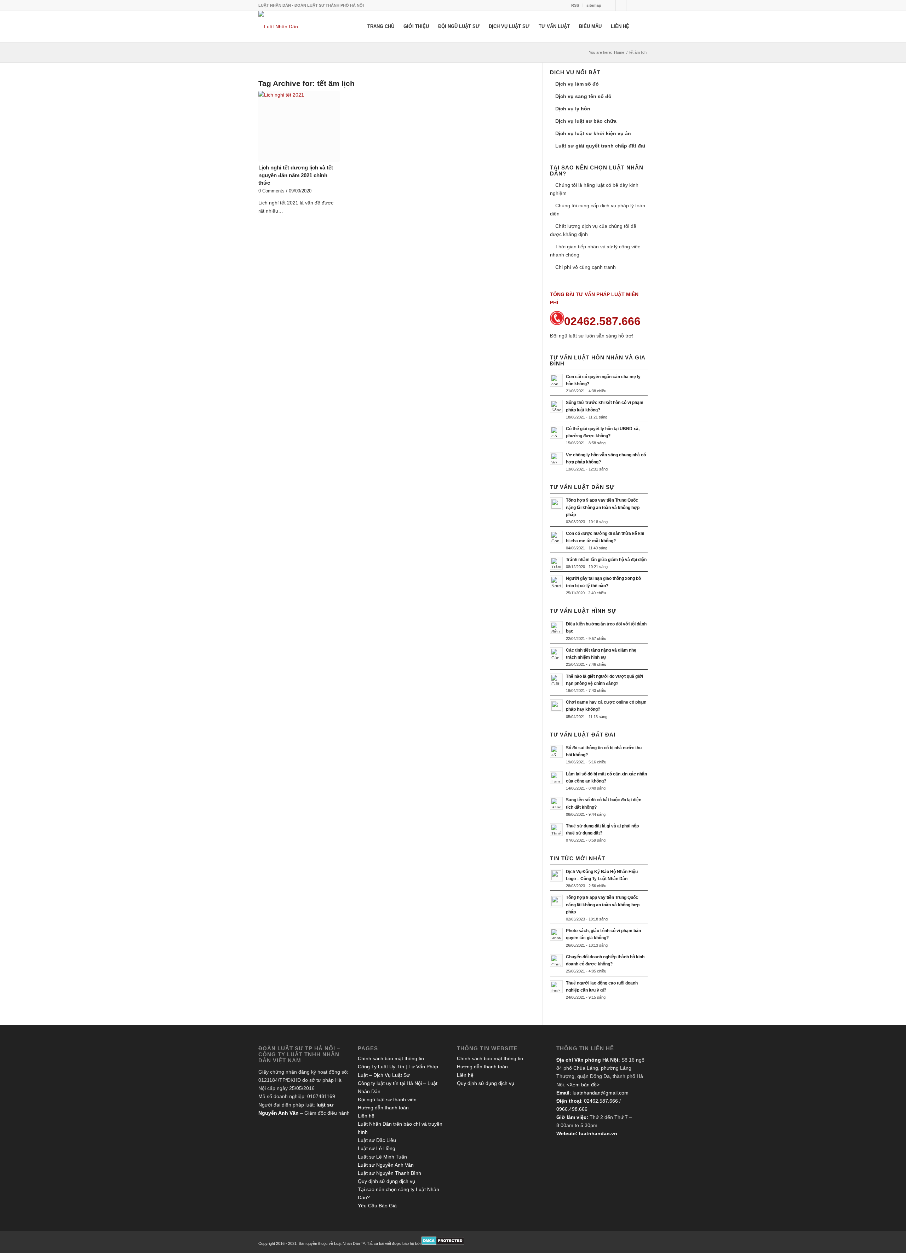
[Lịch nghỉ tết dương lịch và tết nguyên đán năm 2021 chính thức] (299, 126)
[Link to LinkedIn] (631, 5)
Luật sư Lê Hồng (376, 1148)
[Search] (641, 26)
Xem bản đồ (583, 1084)
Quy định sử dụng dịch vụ (386, 1181)
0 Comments (271, 191)
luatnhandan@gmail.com (601, 1093)
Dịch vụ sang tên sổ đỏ (583, 96)
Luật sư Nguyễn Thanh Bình (389, 1173)
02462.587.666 (601, 1101)
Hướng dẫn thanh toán (383, 1107)
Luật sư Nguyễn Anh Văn (386, 1165)
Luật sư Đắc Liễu (377, 1140)
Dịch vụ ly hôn (572, 108)
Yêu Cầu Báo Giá (377, 1205)
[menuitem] (575, 5)
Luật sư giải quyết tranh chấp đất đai (600, 146)
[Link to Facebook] (621, 5)
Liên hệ (366, 1116)
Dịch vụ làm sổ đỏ (577, 84)
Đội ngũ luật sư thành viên (387, 1099)
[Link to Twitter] (610, 5)
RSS (575, 5)
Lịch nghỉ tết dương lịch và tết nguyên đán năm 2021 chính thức (295, 175)
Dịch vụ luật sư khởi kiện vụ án (593, 133)
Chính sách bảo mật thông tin (391, 1058)
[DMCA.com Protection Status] (443, 1243)
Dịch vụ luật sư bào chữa (586, 121)
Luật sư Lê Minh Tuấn (382, 1157)
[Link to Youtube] (642, 5)
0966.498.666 (571, 1109)
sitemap (593, 5)
